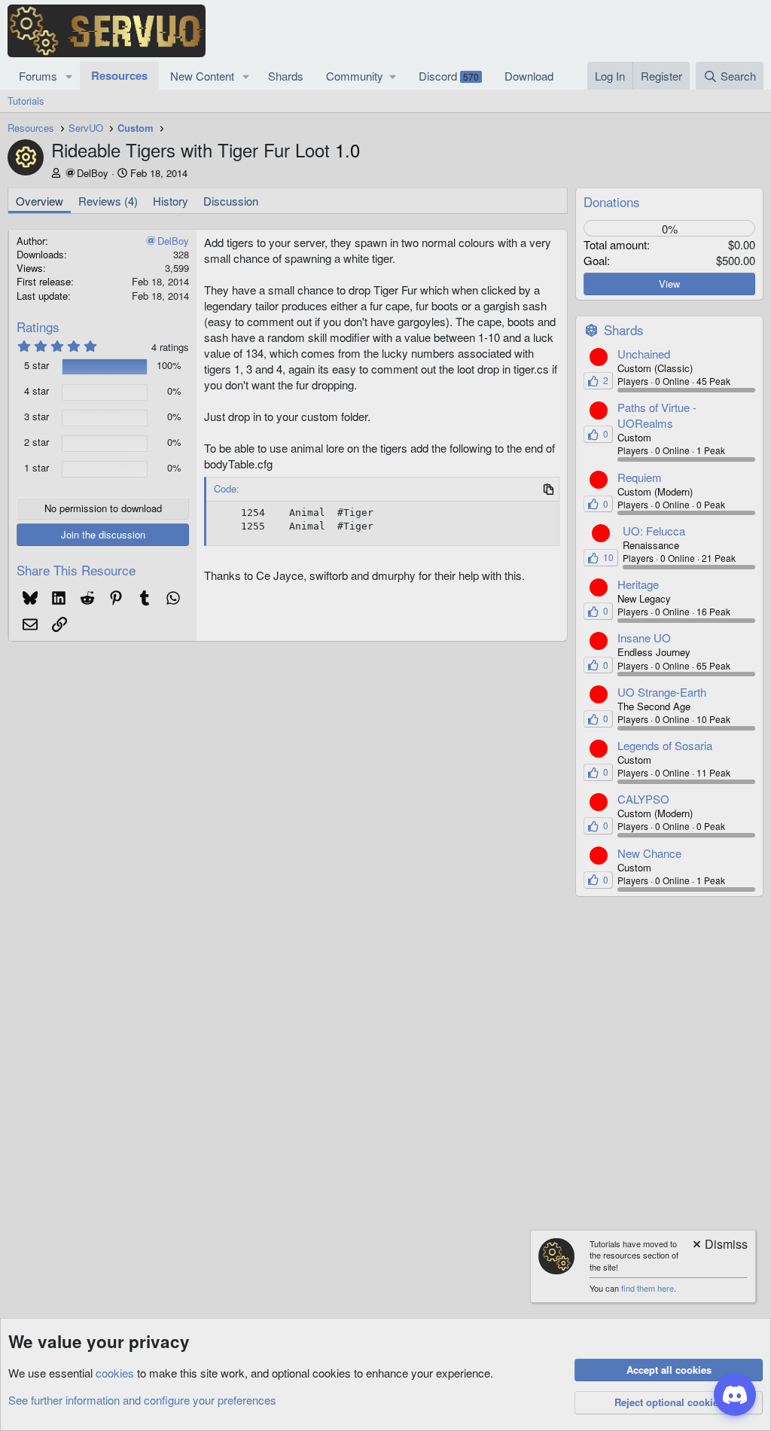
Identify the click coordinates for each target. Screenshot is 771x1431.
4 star (36, 391)
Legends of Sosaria (664, 745)
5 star (36, 365)
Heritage (638, 584)
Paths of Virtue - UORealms (656, 415)
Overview (39, 201)
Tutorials (26, 100)
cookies (115, 1373)
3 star (36, 416)
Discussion (230, 201)
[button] (69, 76)
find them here (647, 1288)
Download (528, 76)
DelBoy (92, 173)
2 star (36, 442)
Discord (449, 76)
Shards (285, 76)
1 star (36, 467)
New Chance (649, 853)
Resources (119, 75)
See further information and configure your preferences (142, 1400)
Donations (612, 201)
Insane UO (644, 637)
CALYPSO (643, 799)
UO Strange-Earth (661, 692)
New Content (202, 76)
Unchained (643, 354)
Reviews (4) (108, 201)
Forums (38, 76)
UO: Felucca (654, 531)
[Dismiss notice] (719, 1245)
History (170, 201)
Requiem (639, 477)
